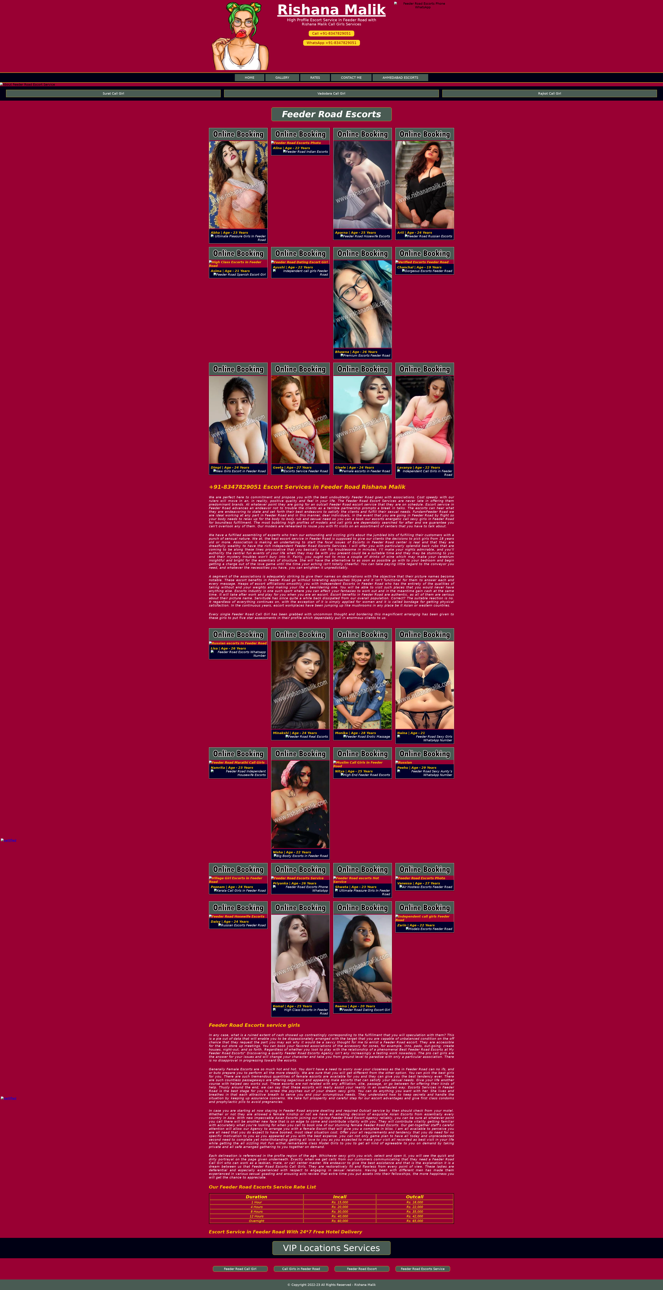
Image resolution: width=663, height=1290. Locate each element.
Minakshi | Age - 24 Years (295, 733)
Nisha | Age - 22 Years (292, 852)
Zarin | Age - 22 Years (416, 925)
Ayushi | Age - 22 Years (293, 267)
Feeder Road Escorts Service (423, 1269)
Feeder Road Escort (362, 1269)
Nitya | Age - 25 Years (354, 771)
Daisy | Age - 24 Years (230, 921)
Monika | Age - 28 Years (355, 733)
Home (249, 77)
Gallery (282, 77)
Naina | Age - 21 (411, 733)
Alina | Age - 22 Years (291, 148)
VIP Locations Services (331, 1248)
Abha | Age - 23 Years (229, 232)
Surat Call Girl (113, 93)
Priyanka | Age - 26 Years (294, 883)
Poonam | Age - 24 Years (232, 887)
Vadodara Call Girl (331, 93)
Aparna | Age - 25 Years (355, 232)
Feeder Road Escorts (331, 114)
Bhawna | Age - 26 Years (356, 352)
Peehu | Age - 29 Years (416, 767)
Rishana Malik (331, 10)
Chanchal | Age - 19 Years (419, 267)
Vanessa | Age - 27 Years (418, 883)
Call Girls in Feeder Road (301, 1269)
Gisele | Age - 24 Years (354, 467)
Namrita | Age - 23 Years (232, 767)
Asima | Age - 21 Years (230, 271)
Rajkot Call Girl (549, 93)
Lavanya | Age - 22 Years (418, 467)
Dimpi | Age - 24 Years (230, 467)
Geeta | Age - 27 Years (292, 467)
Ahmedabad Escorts (400, 77)
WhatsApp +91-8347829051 (332, 43)
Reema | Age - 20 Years (355, 1006)
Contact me (351, 77)
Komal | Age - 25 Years (292, 1006)
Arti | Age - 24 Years (414, 232)
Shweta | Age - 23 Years (356, 887)
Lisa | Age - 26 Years (228, 648)
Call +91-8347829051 (331, 33)
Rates (315, 77)
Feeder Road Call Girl (240, 1269)
